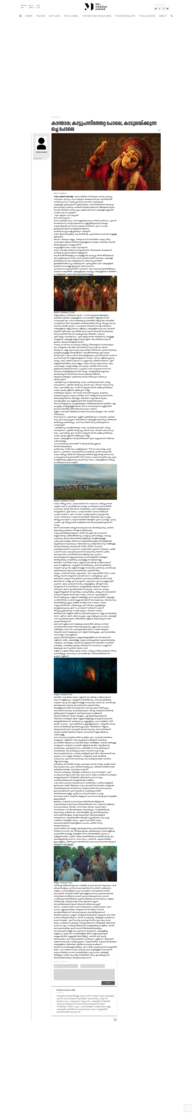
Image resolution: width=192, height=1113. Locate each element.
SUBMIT (108, 983)
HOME (28, 16)
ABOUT (163, 16)
